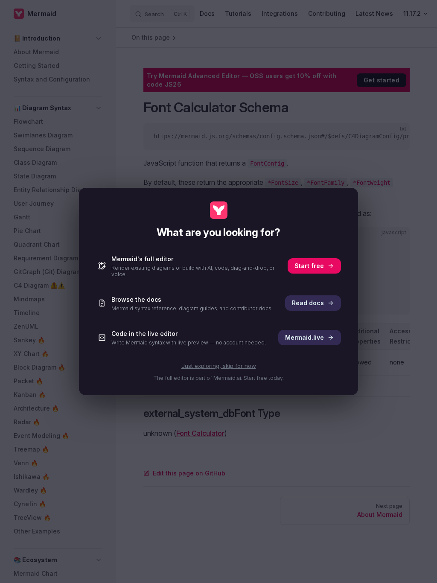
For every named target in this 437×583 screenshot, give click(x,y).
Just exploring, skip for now (218, 365)
